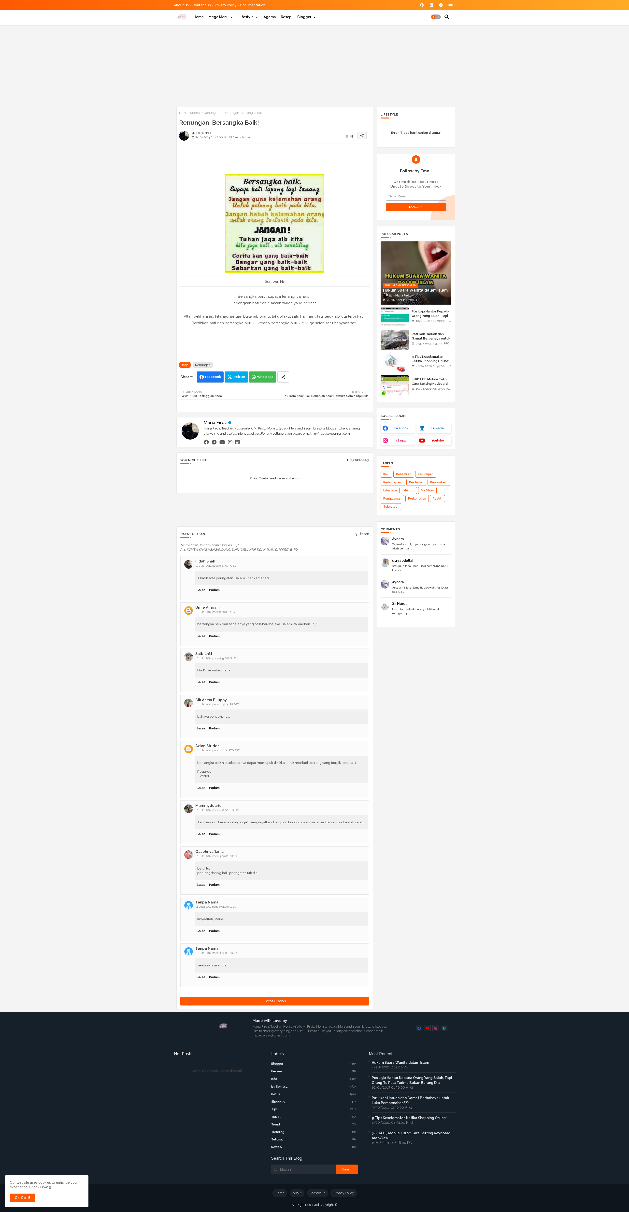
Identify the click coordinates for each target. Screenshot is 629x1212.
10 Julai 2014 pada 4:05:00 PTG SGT (218, 856)
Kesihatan (416, 482)
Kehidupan (425, 474)
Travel (313, 1117)
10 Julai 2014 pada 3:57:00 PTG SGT (218, 810)
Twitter (239, 377)
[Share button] (283, 377)
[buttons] (422, 5)
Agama (270, 17)
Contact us (202, 5)
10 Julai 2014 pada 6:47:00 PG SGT (217, 565)
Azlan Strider (207, 746)
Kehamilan (403, 474)
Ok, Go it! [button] (22, 1198)
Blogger (304, 17)
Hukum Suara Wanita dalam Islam (400, 1062)
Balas (201, 590)
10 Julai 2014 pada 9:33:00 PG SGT (217, 658)
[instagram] (230, 442)
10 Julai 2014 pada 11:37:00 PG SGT (217, 704)
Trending (313, 1132)
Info (313, 1079)
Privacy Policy (225, 5)
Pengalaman (392, 498)
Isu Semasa (313, 1086)
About (297, 1193)
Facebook (213, 377)
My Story (427, 490)
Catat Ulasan (274, 1001)
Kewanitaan (438, 482)
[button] (436, 17)
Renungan (211, 113)
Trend (313, 1124)
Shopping (313, 1101)
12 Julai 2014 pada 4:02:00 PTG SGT (218, 953)
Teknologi (390, 506)
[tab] (198, 17)
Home (199, 17)
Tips (313, 1109)
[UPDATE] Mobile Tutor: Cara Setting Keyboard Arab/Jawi (430, 383)
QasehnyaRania (209, 851)
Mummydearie (208, 805)
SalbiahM (203, 653)
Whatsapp (265, 377)
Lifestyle (246, 17)
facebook (401, 428)
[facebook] (206, 442)
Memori (408, 490)
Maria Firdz (215, 422)
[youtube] (222, 442)
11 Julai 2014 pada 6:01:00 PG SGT (217, 906)
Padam (214, 590)
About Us (181, 5)
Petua (313, 1094)
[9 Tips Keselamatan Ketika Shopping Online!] (395, 362)
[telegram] (214, 442)
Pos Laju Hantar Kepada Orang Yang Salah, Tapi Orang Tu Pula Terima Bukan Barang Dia (430, 318)
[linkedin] (237, 442)
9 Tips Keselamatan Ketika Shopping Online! (430, 359)
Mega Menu (219, 17)
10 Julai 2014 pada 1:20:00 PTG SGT (218, 750)
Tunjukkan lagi (357, 460)
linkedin (437, 428)
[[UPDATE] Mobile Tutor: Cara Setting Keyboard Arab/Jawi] (395, 385)
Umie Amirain (207, 607)
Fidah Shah (205, 561)
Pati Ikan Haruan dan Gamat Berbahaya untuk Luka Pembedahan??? (431, 338)
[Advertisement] (314, 64)
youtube (437, 440)
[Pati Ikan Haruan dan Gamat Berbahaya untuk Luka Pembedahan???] (395, 340)
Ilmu (386, 474)
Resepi (286, 17)
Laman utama (189, 113)
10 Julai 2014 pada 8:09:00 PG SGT (217, 612)
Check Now (38, 1187)
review (313, 1147)
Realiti (437, 498)
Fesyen (313, 1071)
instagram (401, 440)
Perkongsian (417, 498)
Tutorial (313, 1139)
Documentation (252, 5)
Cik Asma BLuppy (211, 700)
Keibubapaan (392, 482)
